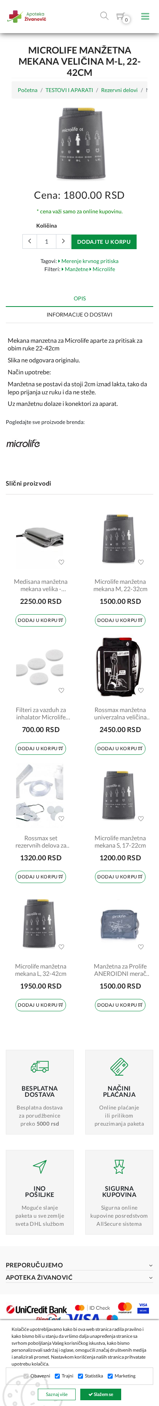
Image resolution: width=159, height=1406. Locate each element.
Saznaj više (57, 1394)
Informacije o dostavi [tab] (79, 314)
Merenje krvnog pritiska (89, 261)
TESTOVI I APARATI (69, 90)
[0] (121, 17)
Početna (27, 90)
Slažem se (103, 1394)
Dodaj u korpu (38, 620)
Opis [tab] (80, 298)
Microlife (103, 269)
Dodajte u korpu (104, 241)
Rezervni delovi (119, 90)
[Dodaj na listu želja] (61, 562)
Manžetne (76, 269)
